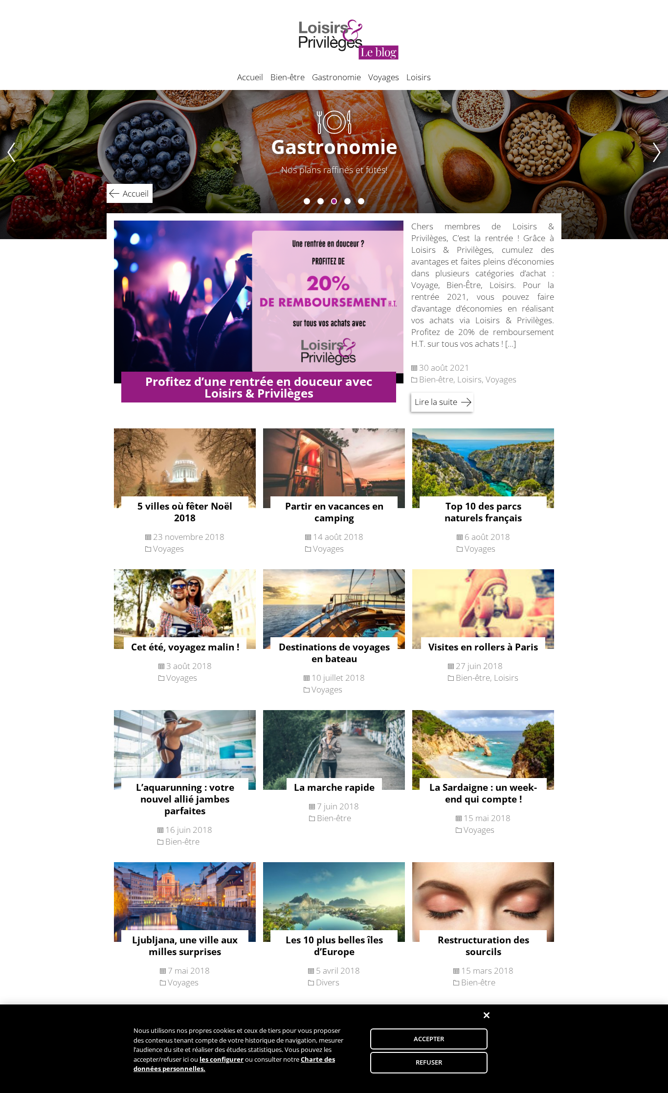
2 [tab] (320, 201)
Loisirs (418, 77)
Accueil (250, 77)
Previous (8, 164)
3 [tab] (334, 201)
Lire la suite (436, 401)
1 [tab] (307, 201)
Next (660, 164)
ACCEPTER (429, 1038)
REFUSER (429, 1062)
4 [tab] (347, 201)
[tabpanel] (334, 164)
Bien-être (287, 77)
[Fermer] (486, 1015)
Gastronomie (336, 77)
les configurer (222, 1059)
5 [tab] (361, 201)
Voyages (383, 77)
